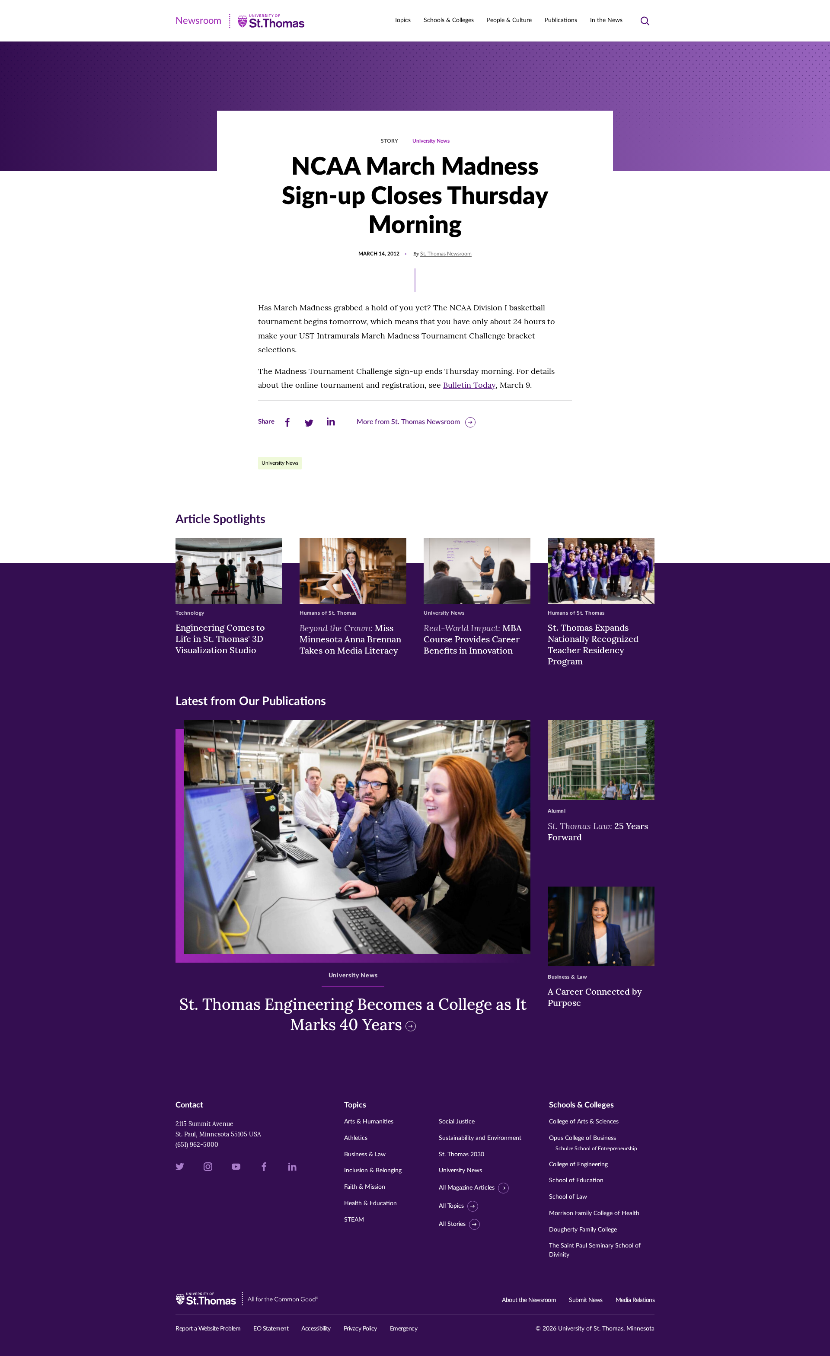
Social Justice (457, 1122)
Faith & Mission (364, 1187)
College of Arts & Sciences (584, 1122)
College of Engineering (578, 1164)
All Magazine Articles (467, 1188)
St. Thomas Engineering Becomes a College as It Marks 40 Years (353, 1014)
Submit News (586, 1300)
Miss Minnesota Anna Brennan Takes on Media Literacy (350, 639)
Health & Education (370, 1203)
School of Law (568, 1197)
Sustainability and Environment (480, 1138)
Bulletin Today (469, 385)
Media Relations (635, 1300)
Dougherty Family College (583, 1230)
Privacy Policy (360, 1329)
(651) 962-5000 (197, 1145)
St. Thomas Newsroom (446, 253)
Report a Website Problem (208, 1329)
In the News (606, 20)
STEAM (354, 1220)
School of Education (576, 1180)
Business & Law (365, 1155)
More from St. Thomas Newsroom (408, 421)
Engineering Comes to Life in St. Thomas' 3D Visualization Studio (220, 638)
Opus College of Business (593, 1143)
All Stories (452, 1224)
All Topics (451, 1206)
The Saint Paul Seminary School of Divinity (595, 1250)
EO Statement (270, 1329)
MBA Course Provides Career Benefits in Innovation (473, 639)
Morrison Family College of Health (594, 1213)
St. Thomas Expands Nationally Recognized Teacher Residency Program (593, 644)
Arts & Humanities (368, 1122)
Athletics (355, 1138)
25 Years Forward (598, 831)
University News (431, 141)
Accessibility (316, 1329)
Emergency (404, 1329)
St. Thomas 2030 (461, 1155)
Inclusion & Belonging (373, 1171)
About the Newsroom (529, 1300)
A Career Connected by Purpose (595, 997)
